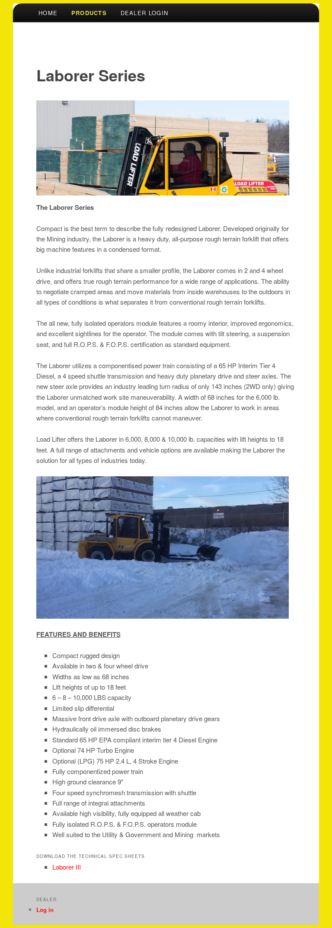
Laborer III (66, 866)
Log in (45, 910)
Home (47, 13)
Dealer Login (145, 13)
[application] (162, 547)
